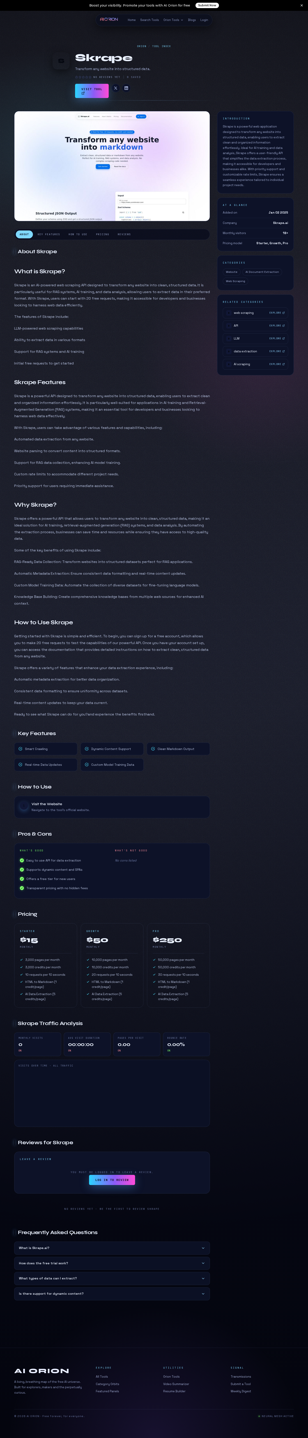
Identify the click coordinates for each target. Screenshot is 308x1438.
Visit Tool (91, 89)
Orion (142, 46)
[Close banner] (301, 5)
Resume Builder (174, 1391)
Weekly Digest (241, 1391)
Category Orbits (107, 1384)
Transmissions (241, 1377)
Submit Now (207, 5)
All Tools (102, 1377)
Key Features (49, 234)
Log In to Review (112, 1180)
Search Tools (149, 20)
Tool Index (161, 46)
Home (132, 20)
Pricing (102, 234)
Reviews (124, 234)
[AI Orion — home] (111, 20)
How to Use (78, 234)
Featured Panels (107, 1391)
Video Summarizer (176, 1384)
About (24, 234)
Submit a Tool (241, 1384)
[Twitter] (115, 88)
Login (204, 20)
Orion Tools (171, 20)
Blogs (192, 20)
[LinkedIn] (126, 88)
